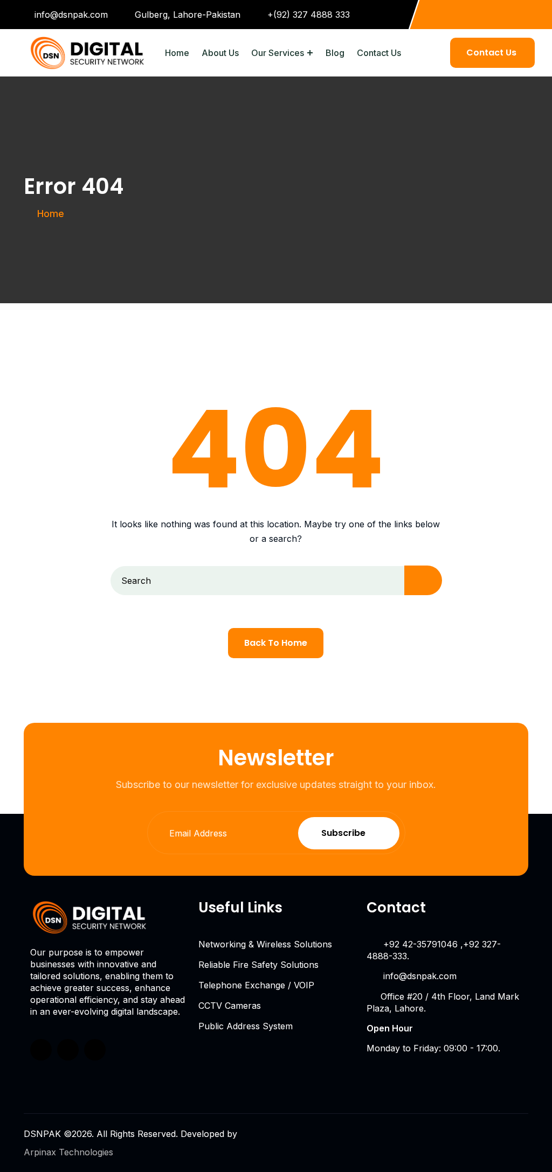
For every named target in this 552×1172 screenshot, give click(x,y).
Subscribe (343, 833)
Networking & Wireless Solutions (265, 944)
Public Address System (245, 1026)
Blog (335, 52)
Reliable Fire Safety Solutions (258, 964)
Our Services (277, 52)
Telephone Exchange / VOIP (256, 985)
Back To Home (275, 643)
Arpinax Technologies (68, 1152)
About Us (220, 52)
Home (177, 52)
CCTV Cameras (229, 1005)
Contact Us (379, 52)
